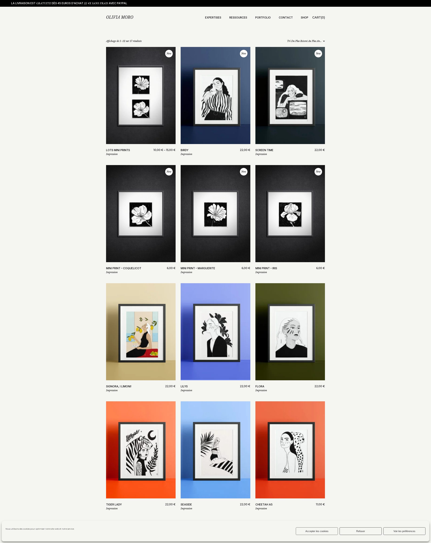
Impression (112, 154)
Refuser (360, 531)
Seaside (186, 504)
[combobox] (305, 41)
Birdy (184, 150)
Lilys (184, 386)
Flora (259, 386)
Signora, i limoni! (118, 386)
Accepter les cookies (316, 531)
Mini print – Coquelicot (123, 268)
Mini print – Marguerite (198, 268)
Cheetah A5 (264, 504)
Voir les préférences (404, 531)
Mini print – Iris (266, 268)
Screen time (264, 150)
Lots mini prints (118, 150)
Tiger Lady (114, 504)
